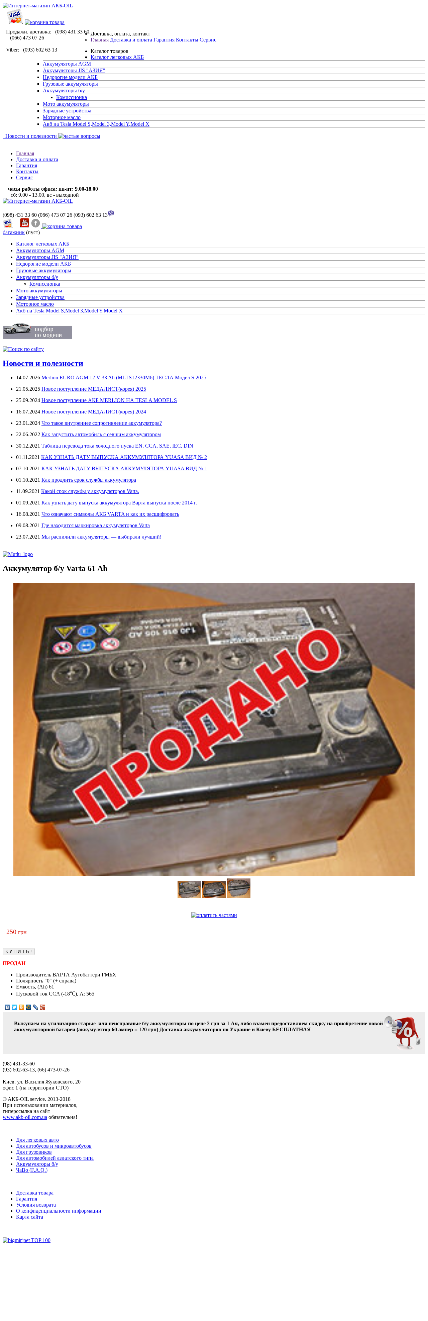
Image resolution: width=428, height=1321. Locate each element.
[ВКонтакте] (7, 1007)
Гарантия (164, 39)
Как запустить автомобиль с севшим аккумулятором (101, 434)
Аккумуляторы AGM (67, 64)
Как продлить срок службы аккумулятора (88, 480)
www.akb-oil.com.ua (25, 1117)
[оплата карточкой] (15, 22)
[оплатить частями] (214, 915)
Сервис (208, 39)
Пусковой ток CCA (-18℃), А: (51, 994)
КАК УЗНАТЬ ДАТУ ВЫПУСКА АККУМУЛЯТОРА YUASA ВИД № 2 (124, 457)
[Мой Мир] (28, 1007)
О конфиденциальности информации (58, 1211)
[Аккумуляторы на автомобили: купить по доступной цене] (38, 201)
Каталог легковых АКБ (117, 57)
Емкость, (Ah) (32, 986)
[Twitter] (14, 1007)
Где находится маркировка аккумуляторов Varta (95, 525)
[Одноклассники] (21, 1007)
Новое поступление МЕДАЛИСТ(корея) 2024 (93, 411)
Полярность (30, 980)
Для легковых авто (37, 1140)
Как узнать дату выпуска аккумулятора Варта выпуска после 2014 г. (119, 502)
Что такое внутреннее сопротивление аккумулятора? (101, 423)
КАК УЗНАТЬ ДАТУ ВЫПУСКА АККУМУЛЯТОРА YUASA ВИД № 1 (124, 468)
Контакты (187, 39)
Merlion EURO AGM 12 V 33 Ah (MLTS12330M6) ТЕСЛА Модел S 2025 (123, 377)
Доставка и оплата (131, 39)
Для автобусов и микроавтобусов (54, 1146)
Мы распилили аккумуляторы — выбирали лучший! (101, 537)
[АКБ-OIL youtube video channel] (24, 226)
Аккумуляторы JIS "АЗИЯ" (74, 70)
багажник (14, 232)
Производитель (34, 974)
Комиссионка (71, 97)
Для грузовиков (34, 1152)
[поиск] (23, 349)
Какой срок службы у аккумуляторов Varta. (90, 491)
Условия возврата (36, 1205)
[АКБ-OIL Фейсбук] (36, 226)
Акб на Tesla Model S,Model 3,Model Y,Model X (96, 124)
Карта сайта (29, 1217)
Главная (100, 39)
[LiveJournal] (35, 1007)
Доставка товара (35, 1193)
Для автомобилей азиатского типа (55, 1158)
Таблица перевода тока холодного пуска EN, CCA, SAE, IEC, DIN (117, 446)
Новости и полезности (30, 136)
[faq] (78, 136)
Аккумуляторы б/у (64, 90)
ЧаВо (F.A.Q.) (31, 1170)
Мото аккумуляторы (66, 104)
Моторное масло (62, 117)
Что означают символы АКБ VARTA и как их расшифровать (110, 514)
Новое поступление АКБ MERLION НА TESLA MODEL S (109, 400)
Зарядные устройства (67, 110)
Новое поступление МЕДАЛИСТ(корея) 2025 (93, 389)
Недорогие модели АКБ (70, 77)
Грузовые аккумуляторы (70, 84)
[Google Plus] (42, 1007)
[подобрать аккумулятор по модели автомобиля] (37, 337)
